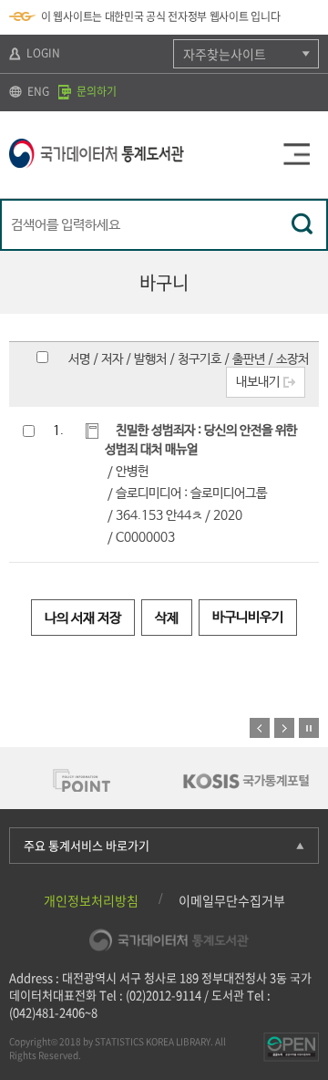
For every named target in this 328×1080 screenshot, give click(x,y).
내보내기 (258, 382)
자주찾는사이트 (224, 54)
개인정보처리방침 (91, 900)
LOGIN (42, 53)
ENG (37, 91)
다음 (284, 728)
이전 (260, 728)
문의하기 (95, 91)
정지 (309, 728)
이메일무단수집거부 (232, 900)
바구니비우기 (247, 617)
